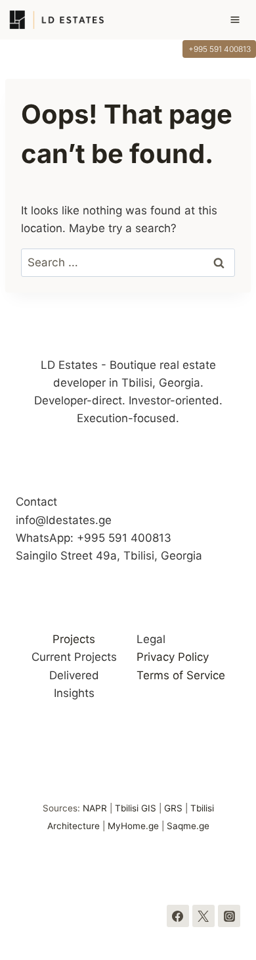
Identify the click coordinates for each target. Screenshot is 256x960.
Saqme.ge (188, 826)
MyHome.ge (133, 826)
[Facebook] (178, 916)
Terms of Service (181, 675)
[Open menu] (241, 20)
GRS (173, 808)
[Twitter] (203, 916)
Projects (74, 639)
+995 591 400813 (219, 49)
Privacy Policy (173, 656)
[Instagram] (229, 916)
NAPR (95, 808)
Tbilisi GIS (135, 808)
